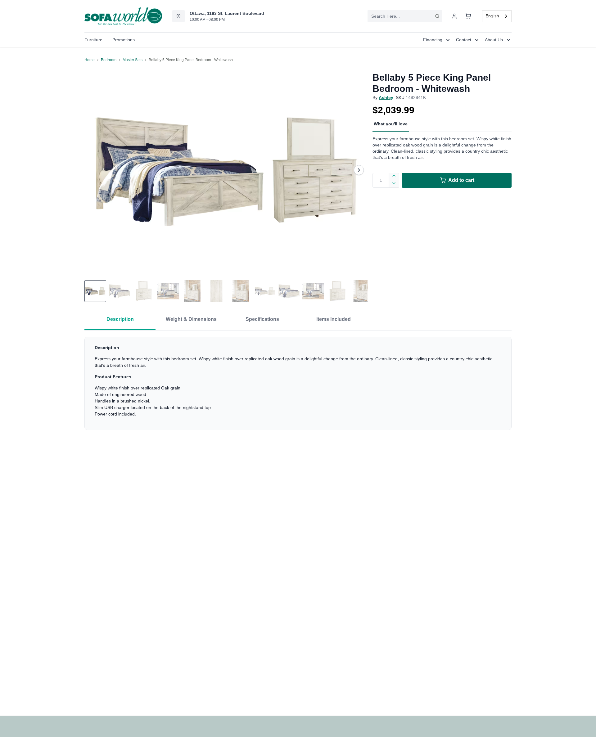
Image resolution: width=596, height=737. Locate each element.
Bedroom (108, 60)
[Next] (359, 170)
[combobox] (405, 16)
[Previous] (93, 170)
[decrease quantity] (394, 184)
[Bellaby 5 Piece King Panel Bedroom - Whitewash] (226, 170)
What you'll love (391, 123)
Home (89, 60)
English (492, 16)
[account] (454, 16)
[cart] (468, 16)
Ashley (386, 97)
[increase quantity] (394, 176)
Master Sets (132, 60)
